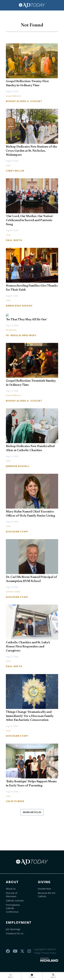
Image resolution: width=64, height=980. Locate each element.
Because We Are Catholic (46, 894)
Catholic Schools (14, 900)
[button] (10, 976)
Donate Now (44, 888)
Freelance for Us (14, 933)
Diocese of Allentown (11, 894)
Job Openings (13, 929)
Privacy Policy (49, 952)
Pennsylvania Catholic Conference (13, 908)
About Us (10, 888)
